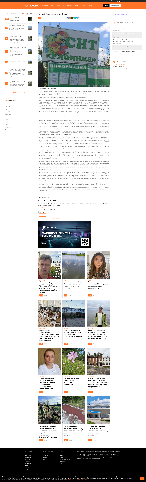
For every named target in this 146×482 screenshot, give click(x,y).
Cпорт (6, 124)
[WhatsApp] (74, 18)
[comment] (31, 13)
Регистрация (115, 5)
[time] (23, 13)
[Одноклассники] (112, 1)
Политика (7, 111)
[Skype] (76, 18)
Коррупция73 (9, 109)
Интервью (8, 116)
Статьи (61, 455)
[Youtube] (117, 1)
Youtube (45, 457)
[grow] (27, 13)
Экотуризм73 (8, 122)
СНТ (43, 193)
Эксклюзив (8, 114)
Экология (7, 129)
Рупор (90, 5)
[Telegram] (119, 1)
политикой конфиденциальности (76, 479)
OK (142, 478)
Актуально (8, 104)
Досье (6, 119)
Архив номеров (64, 457)
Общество (8, 106)
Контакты (83, 5)
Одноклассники (47, 453)
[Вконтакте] (114, 1)
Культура (7, 127)
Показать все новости (19, 92)
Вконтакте (45, 455)
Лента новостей (10, 14)
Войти (106, 5)
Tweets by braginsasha (120, 14)
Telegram (45, 459)
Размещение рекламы (72, 5)
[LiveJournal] (72, 18)
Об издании (45, 5)
